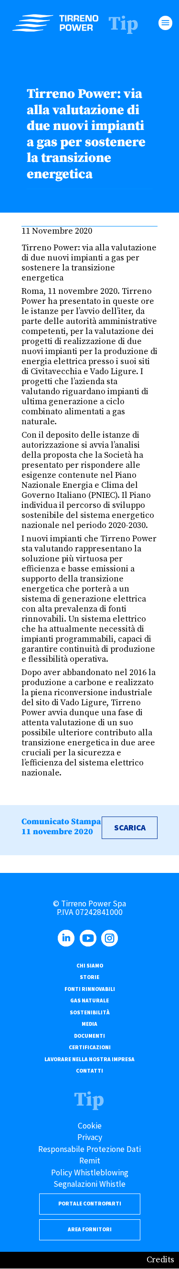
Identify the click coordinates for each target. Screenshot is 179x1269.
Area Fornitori (90, 1229)
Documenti (89, 1035)
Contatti (89, 1070)
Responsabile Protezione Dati (89, 1149)
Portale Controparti (89, 1203)
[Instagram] (111, 943)
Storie (89, 977)
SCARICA (130, 827)
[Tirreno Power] (55, 23)
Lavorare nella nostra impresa (89, 1059)
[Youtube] (90, 943)
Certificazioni (90, 1047)
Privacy (89, 1137)
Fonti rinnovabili (89, 989)
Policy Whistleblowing (89, 1172)
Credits (160, 1260)
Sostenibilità (90, 1012)
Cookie (90, 1125)
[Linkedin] (68, 943)
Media (89, 1024)
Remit (89, 1160)
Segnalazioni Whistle (89, 1184)
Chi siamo (89, 965)
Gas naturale (89, 1000)
